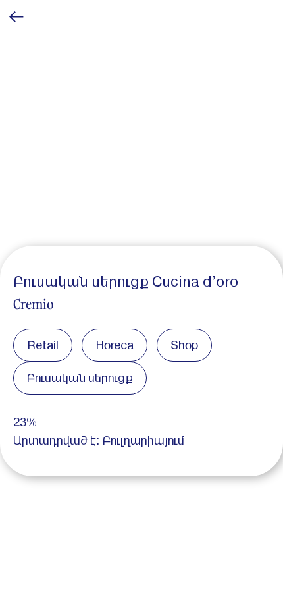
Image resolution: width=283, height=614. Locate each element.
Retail (43, 345)
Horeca (114, 345)
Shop (184, 345)
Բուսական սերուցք (80, 378)
